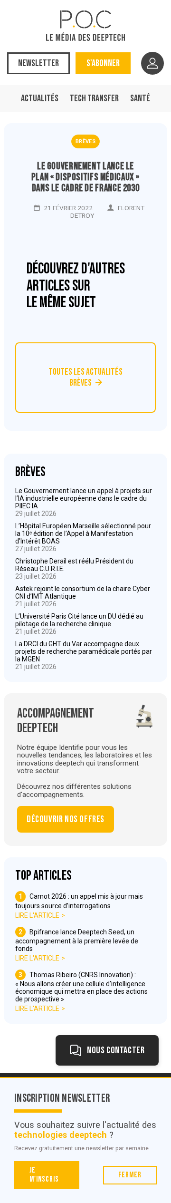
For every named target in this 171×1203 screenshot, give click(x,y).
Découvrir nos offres (65, 819)
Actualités (39, 98)
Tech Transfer (94, 98)
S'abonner (103, 63)
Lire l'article (37, 915)
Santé (140, 98)
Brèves (85, 141)
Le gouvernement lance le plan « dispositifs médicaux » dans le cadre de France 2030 (85, 177)
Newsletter (38, 63)
